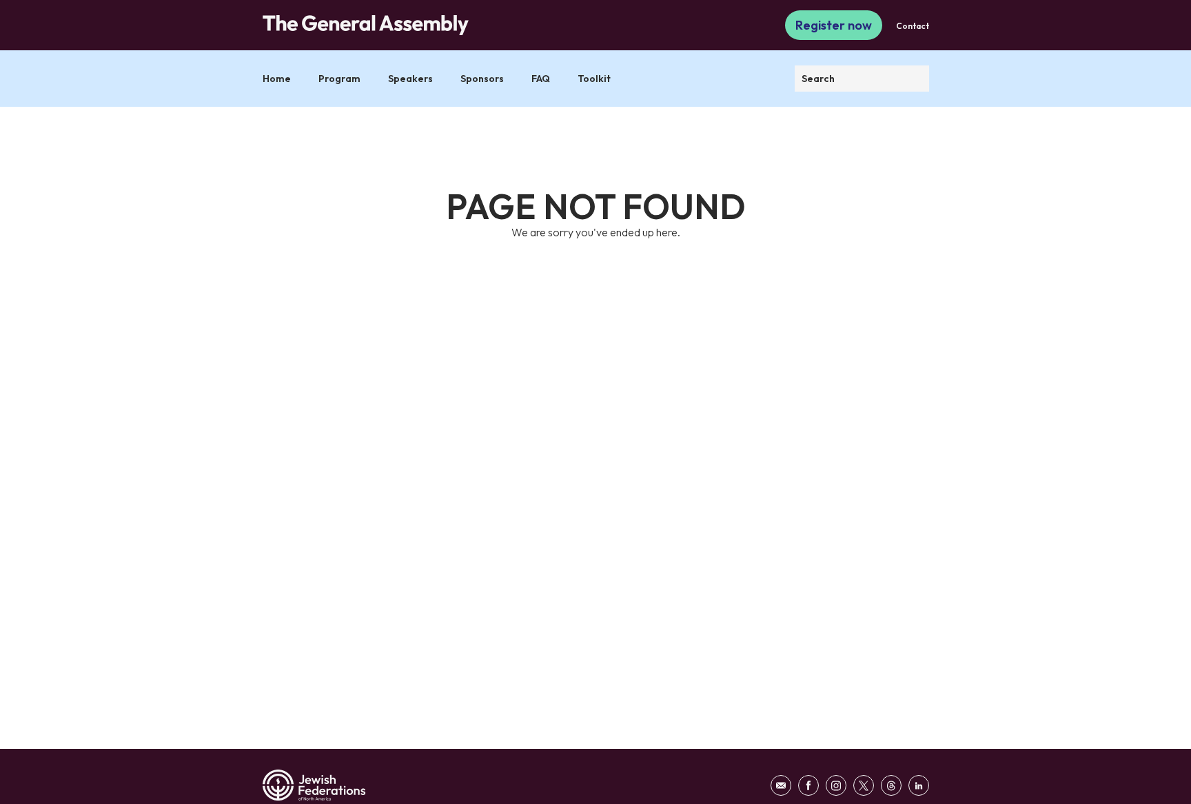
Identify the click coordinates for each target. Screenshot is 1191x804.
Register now (833, 25)
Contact (912, 26)
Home (277, 78)
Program (339, 78)
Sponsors (482, 78)
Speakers (410, 78)
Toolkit (594, 78)
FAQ (540, 78)
